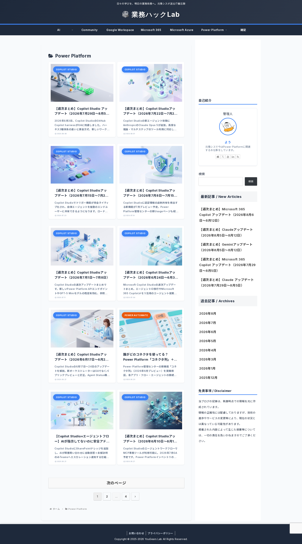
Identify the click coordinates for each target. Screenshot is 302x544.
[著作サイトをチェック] (218, 156)
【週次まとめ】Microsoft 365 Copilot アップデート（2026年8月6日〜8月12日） (226, 214)
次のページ (116, 483)
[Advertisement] (228, 67)
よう (228, 142)
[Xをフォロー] (223, 156)
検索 (202, 174)
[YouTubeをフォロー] (228, 156)
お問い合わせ (136, 533)
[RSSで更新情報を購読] (238, 156)
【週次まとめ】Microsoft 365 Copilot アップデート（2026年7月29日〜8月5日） (227, 265)
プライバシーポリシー (160, 533)
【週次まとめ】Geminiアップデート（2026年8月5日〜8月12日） (226, 247)
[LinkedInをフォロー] (233, 156)
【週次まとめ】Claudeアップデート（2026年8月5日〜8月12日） (226, 232)
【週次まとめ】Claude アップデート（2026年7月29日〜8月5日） (226, 282)
